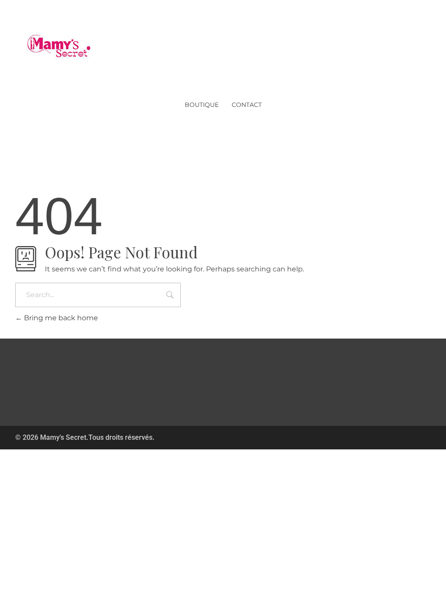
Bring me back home (60, 318)
